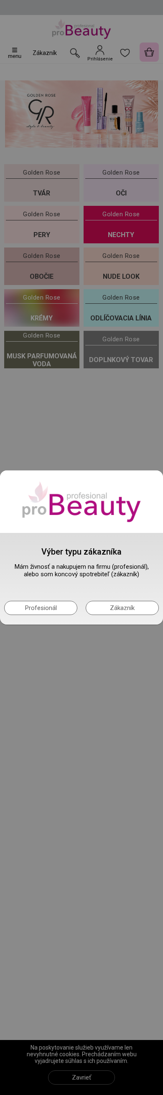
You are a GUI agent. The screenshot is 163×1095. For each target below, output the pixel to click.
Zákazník (122, 608)
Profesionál (41, 608)
